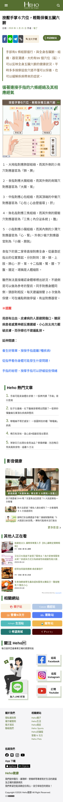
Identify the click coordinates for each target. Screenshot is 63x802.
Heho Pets (36, 739)
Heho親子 (36, 718)
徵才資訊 (9, 725)
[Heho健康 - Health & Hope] (31, 5)
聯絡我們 (9, 728)
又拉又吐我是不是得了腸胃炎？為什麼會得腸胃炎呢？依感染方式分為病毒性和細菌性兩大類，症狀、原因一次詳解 (37, 558)
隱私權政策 (10, 718)
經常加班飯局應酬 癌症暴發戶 (29, 569)
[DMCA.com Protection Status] (9, 796)
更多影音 (53, 527)
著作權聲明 (10, 721)
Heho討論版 (37, 732)
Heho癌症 (36, 725)
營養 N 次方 (37, 735)
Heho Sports (37, 728)
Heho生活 (36, 721)
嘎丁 (35, 28)
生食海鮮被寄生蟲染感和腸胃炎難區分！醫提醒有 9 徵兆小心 (37, 583)
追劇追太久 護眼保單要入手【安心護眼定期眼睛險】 (37, 544)
